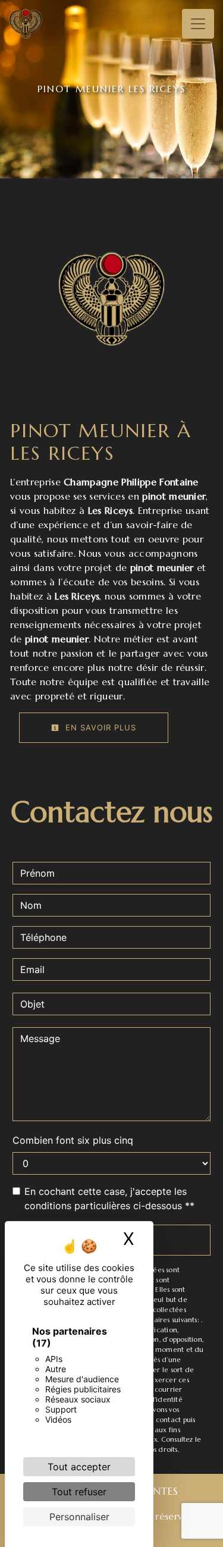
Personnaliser (79, 1517)
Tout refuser (79, 1492)
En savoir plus (99, 727)
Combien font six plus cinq (72, 1140)
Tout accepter (79, 1467)
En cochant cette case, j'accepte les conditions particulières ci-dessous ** (109, 1198)
